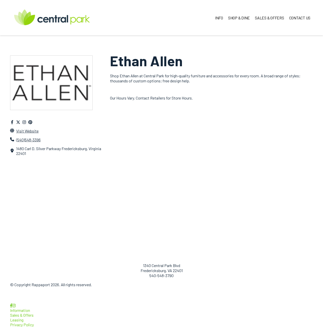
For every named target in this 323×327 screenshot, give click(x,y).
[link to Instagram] (14, 305)
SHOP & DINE (239, 17)
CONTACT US (300, 17)
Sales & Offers (22, 315)
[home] (52, 17)
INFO (219, 17)
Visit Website (27, 130)
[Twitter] (18, 122)
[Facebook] (12, 122)
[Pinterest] (30, 122)
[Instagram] (24, 122)
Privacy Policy (22, 324)
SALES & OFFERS (269, 17)
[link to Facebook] (11, 305)
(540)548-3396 (28, 139)
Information (20, 310)
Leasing (16, 319)
